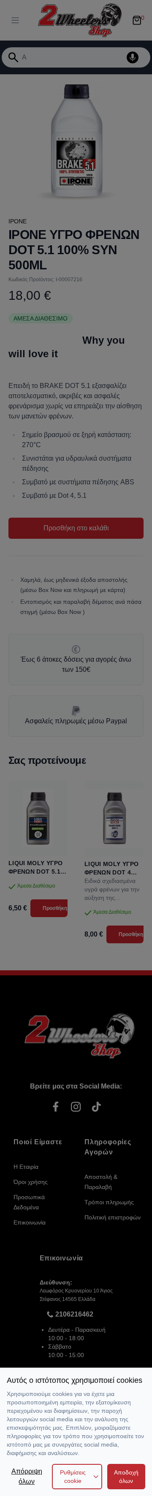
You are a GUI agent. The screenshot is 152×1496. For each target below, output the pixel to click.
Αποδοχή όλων (126, 1476)
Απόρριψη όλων (26, 1476)
